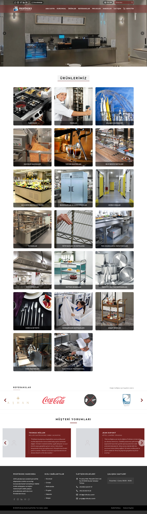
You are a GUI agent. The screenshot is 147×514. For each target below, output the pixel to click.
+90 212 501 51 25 (85, 491)
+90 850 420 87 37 (85, 487)
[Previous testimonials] (5, 442)
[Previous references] (5, 400)
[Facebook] (21, 2)
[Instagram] (18, 2)
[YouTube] (26, 2)
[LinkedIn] (24, 2)
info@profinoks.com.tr (87, 495)
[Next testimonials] (141, 442)
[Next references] (141, 400)
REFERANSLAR (22, 387)
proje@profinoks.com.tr (87, 498)
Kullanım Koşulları (128, 508)
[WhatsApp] (15, 2)
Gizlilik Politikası (116, 508)
